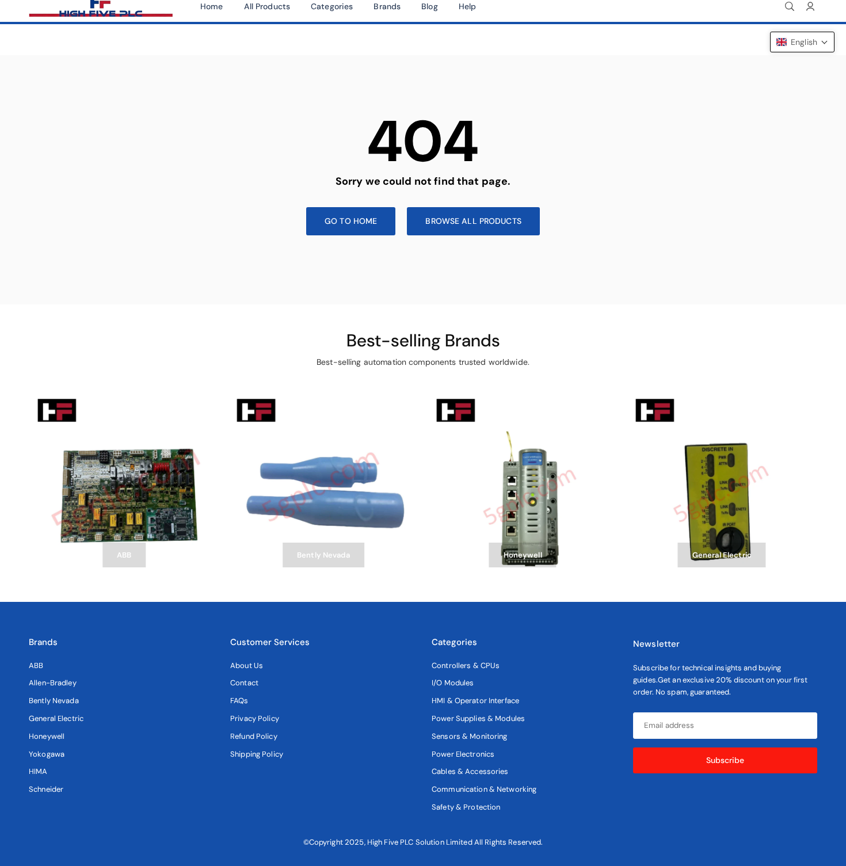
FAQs (239, 700)
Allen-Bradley (53, 683)
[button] (802, 42)
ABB (36, 665)
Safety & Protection (466, 807)
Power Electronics (463, 754)
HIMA (38, 771)
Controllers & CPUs (466, 665)
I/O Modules (453, 683)
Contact (244, 683)
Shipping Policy (256, 754)
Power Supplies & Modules (478, 718)
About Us (246, 665)
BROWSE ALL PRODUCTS (473, 221)
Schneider (46, 789)
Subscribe (725, 760)
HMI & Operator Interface (475, 700)
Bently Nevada (54, 700)
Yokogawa (46, 754)
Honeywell (46, 736)
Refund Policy (253, 736)
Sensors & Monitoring (470, 736)
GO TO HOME (351, 221)
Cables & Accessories (470, 771)
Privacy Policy (254, 718)
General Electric (56, 718)
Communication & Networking (484, 789)
